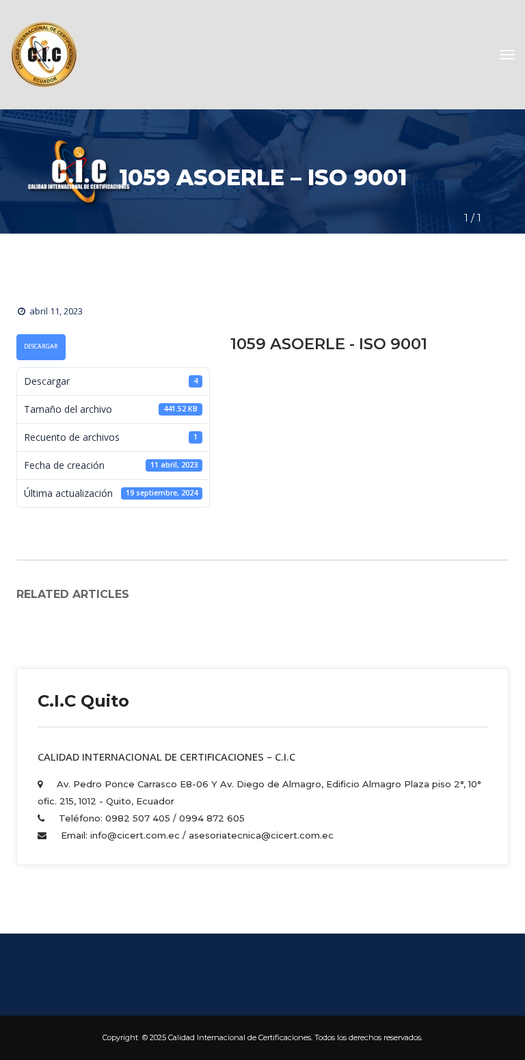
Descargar (41, 346)
